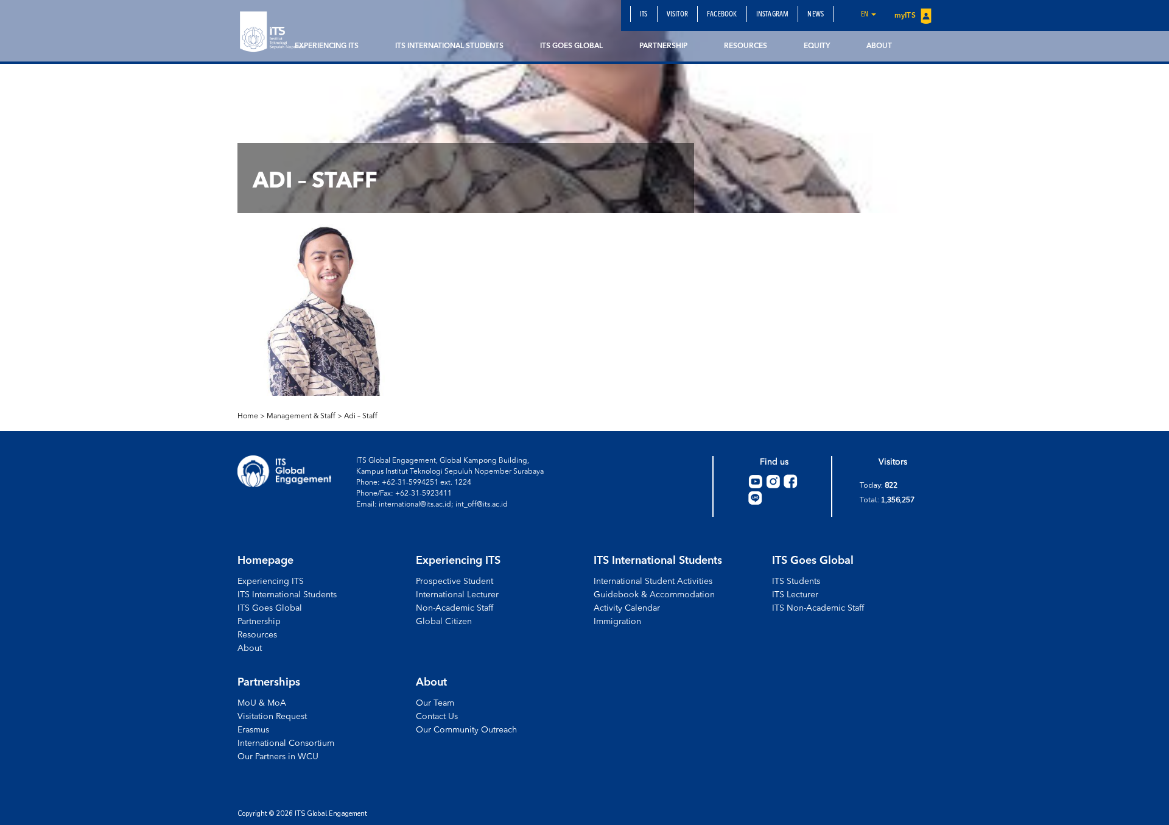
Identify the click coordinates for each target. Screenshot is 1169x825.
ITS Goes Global (571, 46)
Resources (745, 46)
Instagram (772, 14)
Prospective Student (454, 581)
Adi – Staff (360, 416)
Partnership (663, 46)
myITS (906, 15)
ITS (644, 14)
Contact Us (437, 716)
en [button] (865, 14)
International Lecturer (457, 595)
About (879, 46)
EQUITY (817, 46)
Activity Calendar (627, 608)
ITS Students (796, 581)
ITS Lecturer (795, 595)
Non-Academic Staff (454, 608)
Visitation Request (272, 716)
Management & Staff (301, 416)
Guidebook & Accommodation (654, 595)
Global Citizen (444, 621)
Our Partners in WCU (277, 757)
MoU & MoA (261, 703)
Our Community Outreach (466, 730)
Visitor (677, 14)
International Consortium (285, 743)
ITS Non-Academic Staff (818, 608)
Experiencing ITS (327, 46)
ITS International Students (449, 46)
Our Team (435, 703)
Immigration (617, 621)
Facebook (722, 14)
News (815, 14)
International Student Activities (653, 581)
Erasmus (253, 730)
